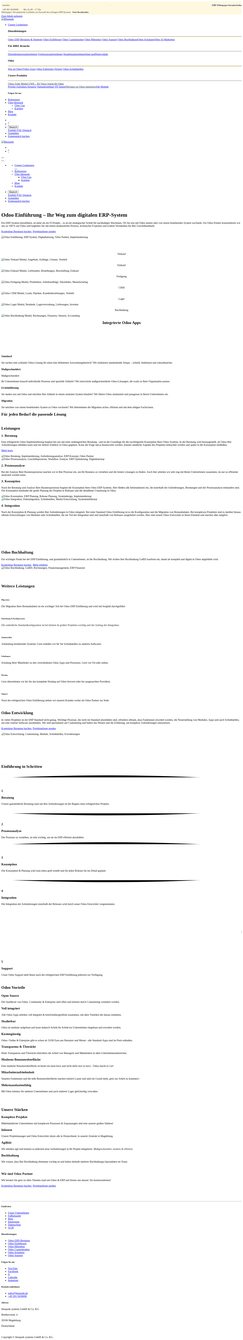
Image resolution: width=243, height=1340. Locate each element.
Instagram (13, 1280)
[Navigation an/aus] (2, 157)
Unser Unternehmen (18, 1212)
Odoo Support (15, 1255)
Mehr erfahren (40, 564)
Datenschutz (14, 1224)
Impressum (13, 1221)
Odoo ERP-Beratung (19, 1240)
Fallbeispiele (14, 1215)
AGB (11, 1227)
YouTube (13, 1268)
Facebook (13, 1271)
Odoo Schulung (16, 1252)
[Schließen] (2, 160)
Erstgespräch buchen (19, 136)
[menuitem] (18, 24)
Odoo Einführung (17, 1243)
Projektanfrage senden (44, 231)
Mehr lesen (7, 450)
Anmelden (13, 133)
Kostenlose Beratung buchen (16, 231)
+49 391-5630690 (10, 9)
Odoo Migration (16, 1246)
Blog (10, 1218)
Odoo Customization (19, 1249)
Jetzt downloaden (80, 12)
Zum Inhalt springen (11, 16)
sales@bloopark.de (18, 1293)
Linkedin (12, 1277)
